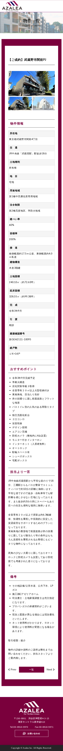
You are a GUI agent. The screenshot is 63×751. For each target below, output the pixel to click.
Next (50, 669)
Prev (13, 669)
